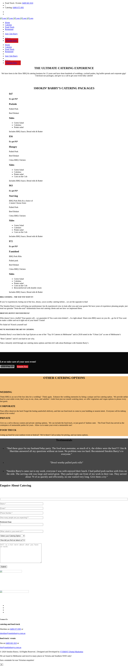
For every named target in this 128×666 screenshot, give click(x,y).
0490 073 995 (18, 7)
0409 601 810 (27, 3)
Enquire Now (22, 366)
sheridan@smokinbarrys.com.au (12, 633)
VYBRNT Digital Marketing (71, 652)
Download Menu (7, 366)
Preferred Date (6, 522)
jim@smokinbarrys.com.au (10, 647)
